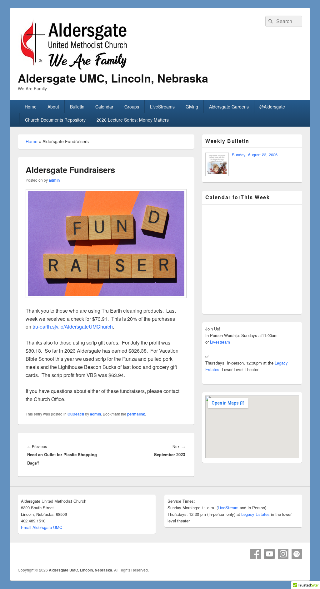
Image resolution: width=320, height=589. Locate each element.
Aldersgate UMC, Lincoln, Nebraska (113, 78)
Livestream (220, 342)
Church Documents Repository (55, 120)
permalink (136, 414)
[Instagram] (283, 554)
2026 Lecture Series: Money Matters (133, 120)
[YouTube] (269, 554)
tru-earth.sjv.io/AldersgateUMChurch (72, 326)
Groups (131, 106)
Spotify (297, 554)
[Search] (270, 21)
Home (31, 106)
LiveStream (228, 508)
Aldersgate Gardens (229, 106)
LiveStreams (162, 106)
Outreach (76, 414)
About (53, 106)
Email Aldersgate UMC (41, 527)
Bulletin (77, 106)
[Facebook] (255, 554)
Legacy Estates (255, 514)
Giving (192, 106)
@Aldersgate (272, 106)
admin (54, 180)
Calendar (104, 106)
